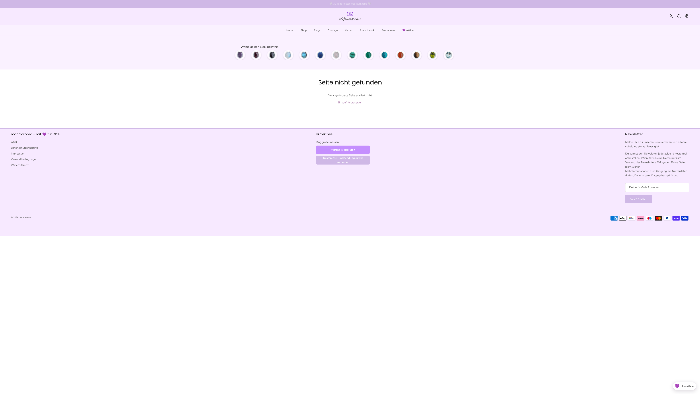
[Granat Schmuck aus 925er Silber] (256, 55)
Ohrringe (333, 30)
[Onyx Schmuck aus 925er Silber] (272, 55)
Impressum (17, 153)
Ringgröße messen (327, 142)
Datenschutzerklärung (24, 148)
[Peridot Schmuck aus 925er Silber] (432, 55)
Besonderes (388, 30)
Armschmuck (367, 30)
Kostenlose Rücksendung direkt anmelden (343, 160)
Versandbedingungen (24, 159)
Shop (304, 30)
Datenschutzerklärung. (665, 175)
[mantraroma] (350, 16)
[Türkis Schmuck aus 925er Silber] (384, 55)
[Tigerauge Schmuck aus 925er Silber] (416, 55)
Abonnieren (639, 198)
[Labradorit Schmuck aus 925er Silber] (304, 55)
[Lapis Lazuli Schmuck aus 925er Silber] (320, 55)
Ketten (348, 30)
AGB (14, 142)
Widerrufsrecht (20, 165)
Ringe (317, 30)
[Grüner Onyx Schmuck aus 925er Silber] (368, 55)
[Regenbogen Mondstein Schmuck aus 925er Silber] (288, 55)
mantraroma (25, 217)
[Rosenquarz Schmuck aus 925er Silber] (336, 55)
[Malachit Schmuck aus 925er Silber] (352, 55)
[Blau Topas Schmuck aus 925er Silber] (449, 55)
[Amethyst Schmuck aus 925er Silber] (240, 55)
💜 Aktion (408, 30)
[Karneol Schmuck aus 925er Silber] (400, 55)
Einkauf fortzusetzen (350, 102)
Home (289, 30)
